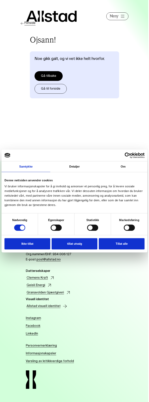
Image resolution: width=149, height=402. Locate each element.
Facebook (33, 326)
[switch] (56, 228)
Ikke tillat (27, 243)
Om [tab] (123, 166)
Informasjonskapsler (41, 353)
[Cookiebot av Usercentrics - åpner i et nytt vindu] (128, 155)
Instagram (33, 318)
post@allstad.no (48, 259)
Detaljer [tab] (74, 166)
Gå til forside (50, 88)
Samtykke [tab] (26, 166)
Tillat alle (122, 243)
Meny (114, 16)
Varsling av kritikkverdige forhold (50, 361)
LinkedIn (32, 333)
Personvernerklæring (41, 345)
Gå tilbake (48, 76)
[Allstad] (52, 16)
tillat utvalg (74, 243)
